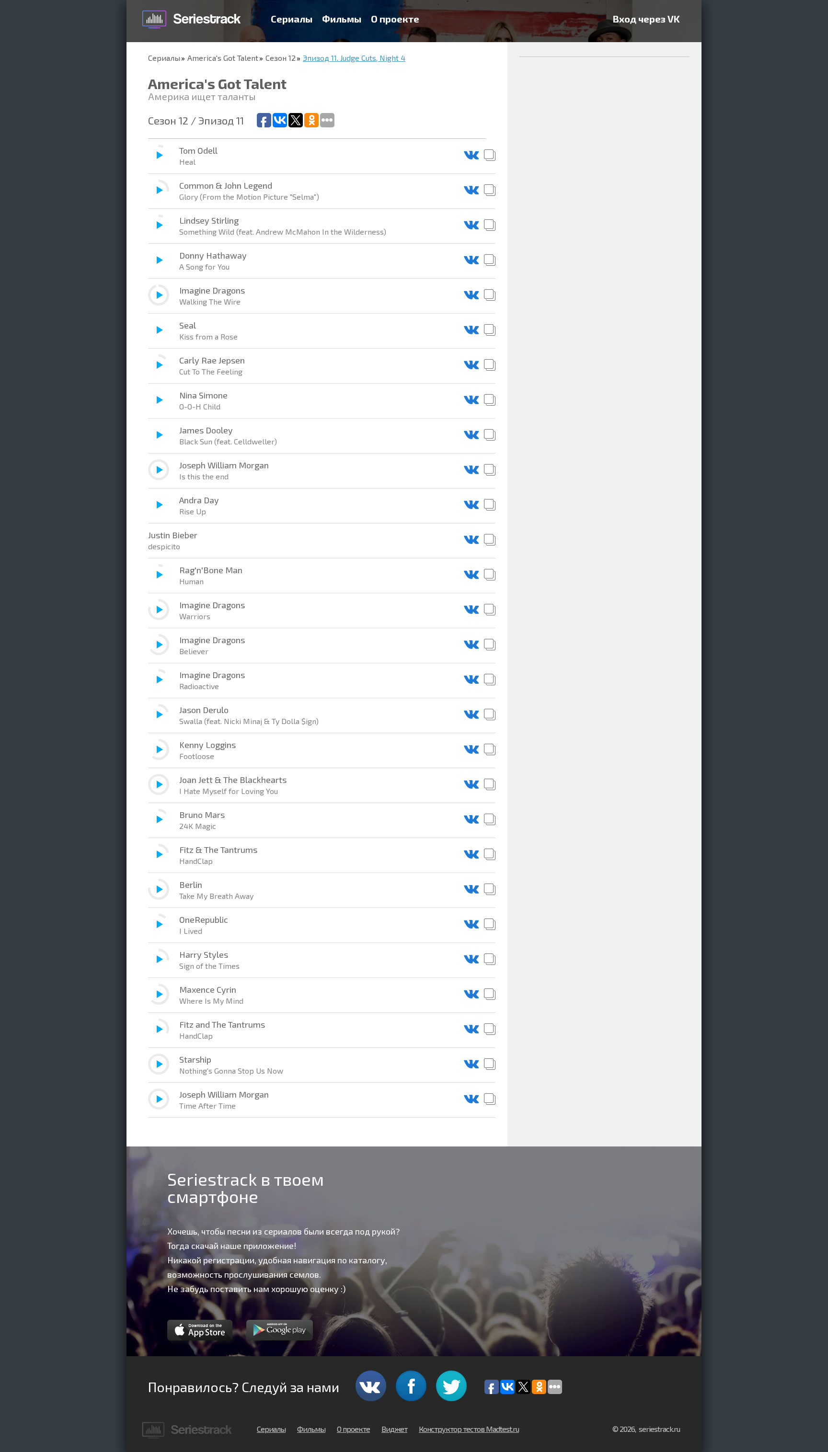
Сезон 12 (280, 57)
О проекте (395, 18)
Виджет (394, 1428)
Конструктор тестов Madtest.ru (469, 1428)
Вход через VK (646, 18)
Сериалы (291, 18)
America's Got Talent (222, 57)
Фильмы (341, 18)
